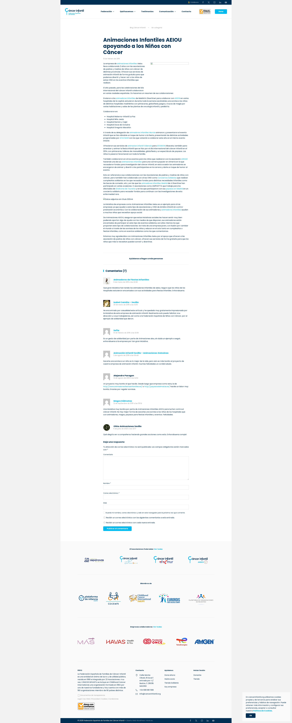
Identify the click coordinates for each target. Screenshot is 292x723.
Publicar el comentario (117, 528)
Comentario (108, 454)
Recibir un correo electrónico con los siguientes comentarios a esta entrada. (140, 517)
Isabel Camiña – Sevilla (126, 302)
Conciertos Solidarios (167, 177)
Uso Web (86, 699)
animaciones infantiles (127, 63)
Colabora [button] (194, 2)
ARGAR (184, 159)
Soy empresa (170, 686)
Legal (80, 699)
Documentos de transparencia (92, 695)
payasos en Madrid (174, 188)
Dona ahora (169, 675)
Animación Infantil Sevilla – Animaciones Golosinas (140, 353)
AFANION (161, 145)
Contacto (186, 11)
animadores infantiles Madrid (154, 183)
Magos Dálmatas (122, 400)
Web (105, 503)
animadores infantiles (125, 98)
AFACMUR (124, 138)
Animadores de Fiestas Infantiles (131, 279)
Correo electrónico (111, 493)
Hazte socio (169, 679)
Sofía (116, 330)
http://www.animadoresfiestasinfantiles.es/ (122, 386)
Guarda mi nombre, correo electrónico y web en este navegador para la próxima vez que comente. (145, 513)
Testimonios (147, 11)
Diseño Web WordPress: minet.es (140, 720)
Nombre (107, 483)
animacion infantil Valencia (140, 145)
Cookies (104, 699)
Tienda (196, 679)
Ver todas (158, 549)
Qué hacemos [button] (126, 11)
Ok (250, 715)
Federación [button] (106, 11)
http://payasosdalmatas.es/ (157, 386)
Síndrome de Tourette (126, 188)
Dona (221, 11)
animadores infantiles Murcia (142, 132)
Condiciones (114, 699)
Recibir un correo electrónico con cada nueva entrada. (130, 522)
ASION (177, 98)
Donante (197, 675)
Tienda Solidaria (171, 683)
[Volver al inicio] (74, 11)
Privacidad (95, 699)
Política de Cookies (262, 710)
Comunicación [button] (166, 11)
